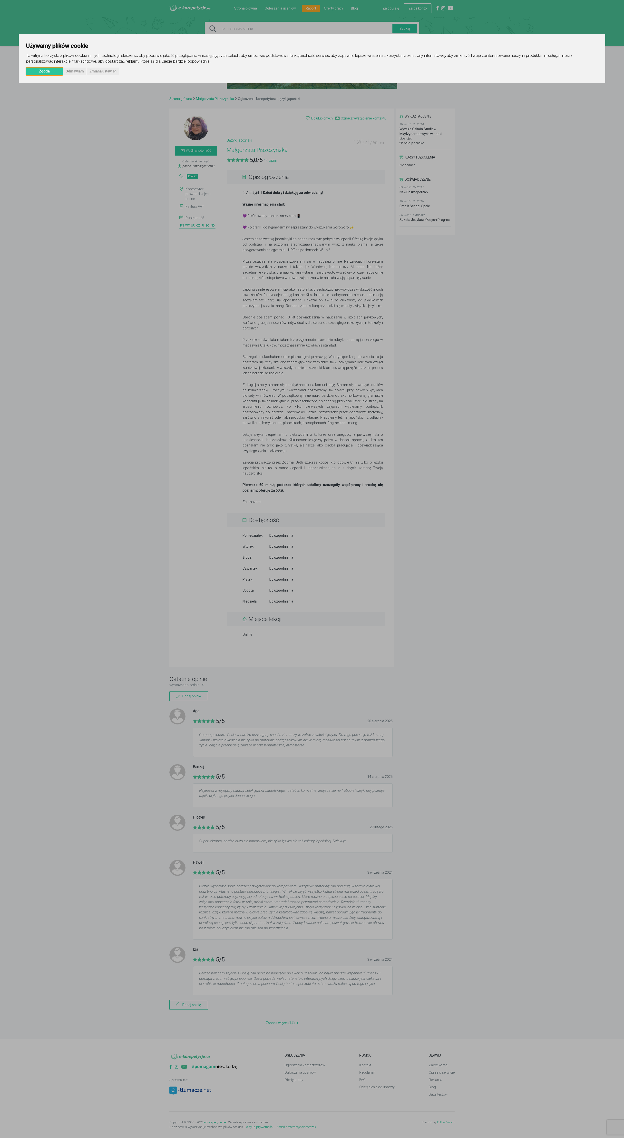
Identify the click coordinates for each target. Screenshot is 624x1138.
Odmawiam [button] (75, 71)
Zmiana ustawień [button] (103, 71)
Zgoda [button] (44, 71)
